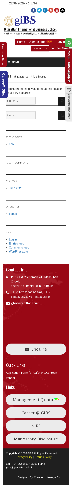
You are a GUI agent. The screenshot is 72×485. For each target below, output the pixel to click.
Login (61, 42)
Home (21, 42)
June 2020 (15, 188)
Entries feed (16, 243)
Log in (13, 239)
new (11, 144)
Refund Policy (43, 457)
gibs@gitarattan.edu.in (19, 467)
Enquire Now (59, 48)
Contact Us (40, 48)
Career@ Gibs (3, 84)
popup (13, 214)
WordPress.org (18, 251)
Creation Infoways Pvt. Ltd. (50, 477)
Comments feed (19, 247)
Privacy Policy (24, 457)
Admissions (37, 42)
